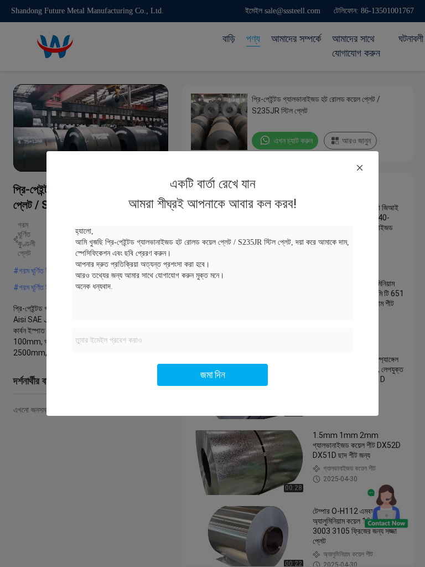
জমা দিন (212, 374)
